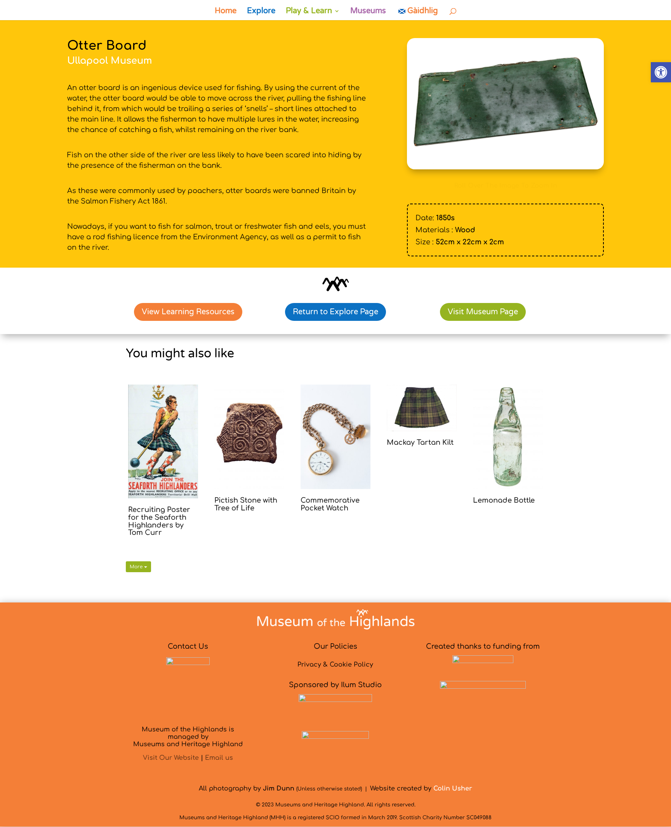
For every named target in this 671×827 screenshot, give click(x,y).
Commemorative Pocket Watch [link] (330, 504)
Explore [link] (261, 12)
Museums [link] (368, 12)
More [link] (137, 566)
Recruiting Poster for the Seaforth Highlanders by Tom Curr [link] (159, 521)
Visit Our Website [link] (171, 757)
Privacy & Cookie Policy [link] (335, 664)
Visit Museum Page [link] (483, 312)
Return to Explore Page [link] (335, 312)
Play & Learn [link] (309, 12)
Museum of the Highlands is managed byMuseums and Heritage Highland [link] (188, 737)
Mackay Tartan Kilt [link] (420, 442)
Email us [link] (219, 757)
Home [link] (225, 12)
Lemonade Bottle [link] (504, 500)
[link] (661, 72)
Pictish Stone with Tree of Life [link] (245, 504)
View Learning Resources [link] (188, 312)
